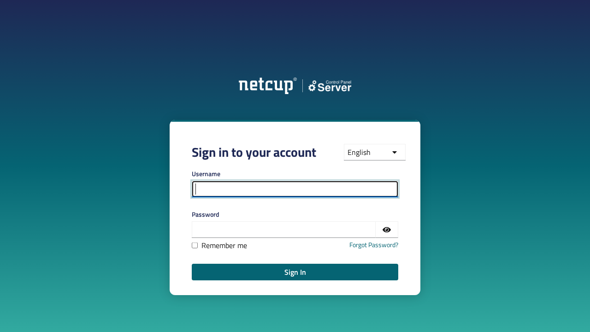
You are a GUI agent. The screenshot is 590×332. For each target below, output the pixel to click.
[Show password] (386, 229)
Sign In (295, 272)
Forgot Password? (373, 244)
